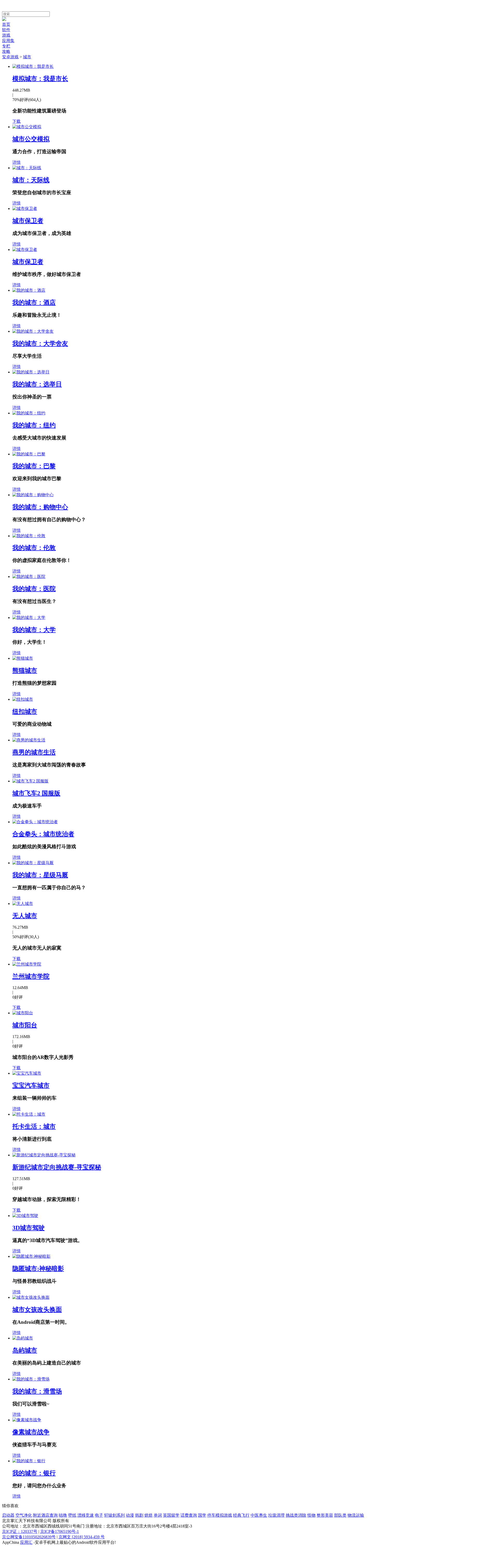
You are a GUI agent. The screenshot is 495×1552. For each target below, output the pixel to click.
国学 (202, 1515)
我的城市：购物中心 (40, 507)
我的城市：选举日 (37, 384)
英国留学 (171, 1515)
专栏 (6, 46)
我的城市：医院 (34, 588)
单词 (158, 1515)
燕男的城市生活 (34, 752)
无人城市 (24, 915)
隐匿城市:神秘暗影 (38, 1268)
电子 (99, 1515)
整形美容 (325, 1515)
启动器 (8, 1515)
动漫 (130, 1515)
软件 (6, 30)
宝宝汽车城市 (31, 1085)
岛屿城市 (24, 1350)
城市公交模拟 (31, 139)
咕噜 (63, 1515)
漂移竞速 (85, 1515)
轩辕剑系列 (114, 1515)
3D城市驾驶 (28, 1227)
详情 (16, 162)
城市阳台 (24, 1025)
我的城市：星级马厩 (40, 875)
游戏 (6, 35)
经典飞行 (241, 1515)
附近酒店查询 (45, 1515)
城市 (27, 57)
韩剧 (139, 1515)
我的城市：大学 (34, 629)
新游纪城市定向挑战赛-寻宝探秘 (56, 1167)
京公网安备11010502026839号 (29, 1537)
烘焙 (148, 1515)
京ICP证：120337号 (19, 1531)
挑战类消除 (296, 1515)
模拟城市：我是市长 (40, 78)
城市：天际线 (31, 180)
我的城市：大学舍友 (40, 343)
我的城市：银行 (34, 1473)
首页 (6, 24)
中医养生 (259, 1515)
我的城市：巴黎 (34, 466)
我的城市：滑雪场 (37, 1391)
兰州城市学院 (31, 976)
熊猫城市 (24, 670)
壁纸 (72, 1515)
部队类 (340, 1515)
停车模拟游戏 (219, 1515)
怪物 (311, 1515)
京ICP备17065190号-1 (59, 1531)
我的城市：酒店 (34, 302)
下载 (16, 121)
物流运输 (356, 1515)
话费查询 (188, 1515)
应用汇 (26, 1542)
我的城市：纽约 (34, 425)
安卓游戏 (10, 57)
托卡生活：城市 (34, 1126)
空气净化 (23, 1515)
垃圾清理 (276, 1515)
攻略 (6, 51)
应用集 (8, 40)
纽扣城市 (24, 711)
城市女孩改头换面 (37, 1309)
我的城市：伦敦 (34, 547)
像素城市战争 (31, 1432)
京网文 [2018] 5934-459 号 (82, 1537)
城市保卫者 (27, 220)
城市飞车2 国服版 (36, 793)
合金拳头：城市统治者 (43, 834)
